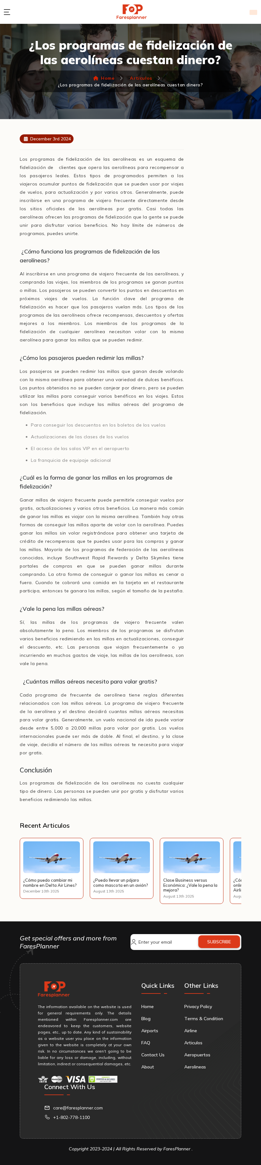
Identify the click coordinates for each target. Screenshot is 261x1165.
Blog (146, 1018)
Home (107, 78)
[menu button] (8, 12)
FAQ (145, 1043)
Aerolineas (195, 1067)
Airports (149, 1031)
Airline (190, 1031)
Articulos (141, 78)
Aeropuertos (197, 1055)
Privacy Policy (198, 1006)
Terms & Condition (203, 1018)
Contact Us (153, 1055)
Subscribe (219, 942)
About (147, 1067)
